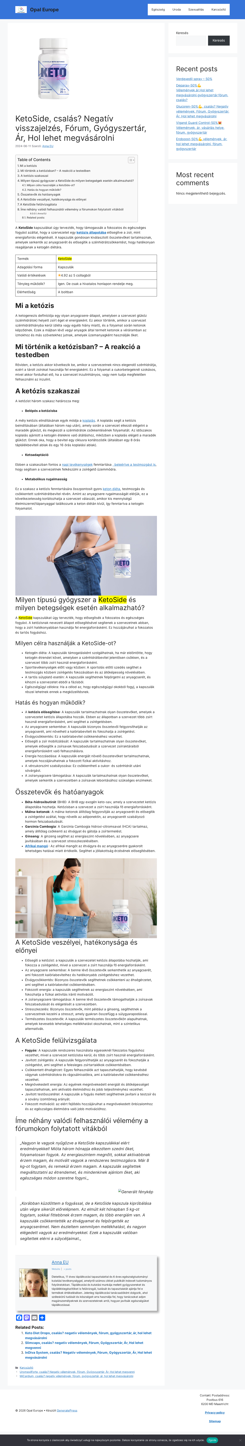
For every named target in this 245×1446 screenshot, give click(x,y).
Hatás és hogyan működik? (44, 189)
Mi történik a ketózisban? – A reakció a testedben (55, 171)
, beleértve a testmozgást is (134, 464)
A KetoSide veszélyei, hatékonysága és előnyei (53, 199)
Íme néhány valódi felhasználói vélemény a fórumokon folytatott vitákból (72, 209)
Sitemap (215, 1421)
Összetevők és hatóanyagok (40, 194)
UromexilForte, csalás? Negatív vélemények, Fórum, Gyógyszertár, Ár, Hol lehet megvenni (77, 1371)
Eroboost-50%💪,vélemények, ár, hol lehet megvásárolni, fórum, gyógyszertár (201, 144)
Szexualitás (196, 9)
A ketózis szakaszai (34, 176)
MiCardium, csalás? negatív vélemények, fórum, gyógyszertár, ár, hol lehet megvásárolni (76, 1376)
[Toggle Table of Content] (129, 160)
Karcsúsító (219, 9)
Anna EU (42, 213)
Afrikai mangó (36, 846)
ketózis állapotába (91, 232)
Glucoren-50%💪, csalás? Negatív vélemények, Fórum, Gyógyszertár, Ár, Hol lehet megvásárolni (202, 111)
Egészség (158, 9)
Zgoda (212, 1440)
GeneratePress (67, 1410)
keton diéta (111, 489)
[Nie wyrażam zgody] (240, 1440)
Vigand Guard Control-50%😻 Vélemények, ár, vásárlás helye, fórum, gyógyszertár (200, 127)
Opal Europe (44, 9)
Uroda (176, 9)
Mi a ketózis (28, 166)
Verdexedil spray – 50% (194, 79)
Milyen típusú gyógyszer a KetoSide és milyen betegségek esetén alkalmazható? (77, 180)
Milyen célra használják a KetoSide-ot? (51, 185)
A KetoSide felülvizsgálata (38, 204)
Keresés (182, 33)
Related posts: (36, 217)
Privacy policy (215, 1412)
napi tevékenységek (77, 464)
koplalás (88, 420)
